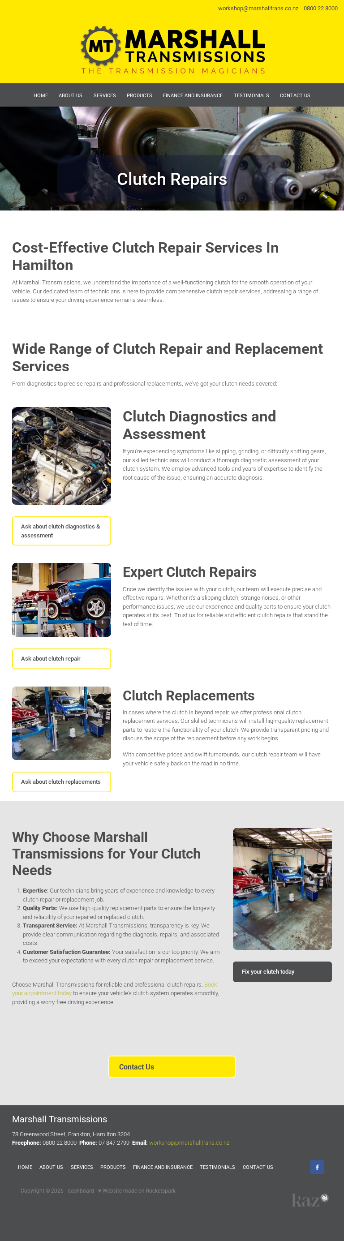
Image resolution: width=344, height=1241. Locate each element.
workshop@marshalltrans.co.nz (258, 8)
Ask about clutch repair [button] (51, 658)
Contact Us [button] (136, 1066)
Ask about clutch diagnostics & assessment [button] (60, 530)
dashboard (81, 1190)
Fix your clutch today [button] (268, 971)
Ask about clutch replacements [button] (61, 781)
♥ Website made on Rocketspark (137, 1190)
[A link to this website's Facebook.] (317, 1167)
